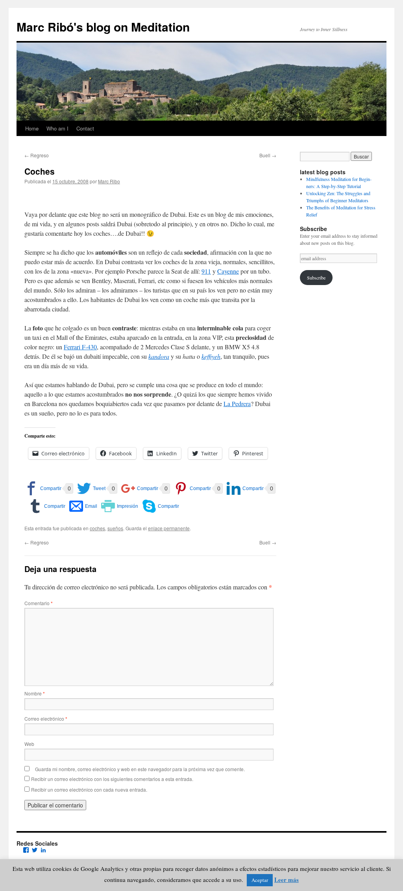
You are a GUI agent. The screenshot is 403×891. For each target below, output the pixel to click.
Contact (85, 128)
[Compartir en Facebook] (42, 488)
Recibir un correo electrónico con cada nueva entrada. (89, 789)
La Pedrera (237, 403)
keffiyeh (211, 356)
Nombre (34, 693)
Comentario (38, 603)
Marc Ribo (109, 181)
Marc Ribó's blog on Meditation (103, 26)
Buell (267, 155)
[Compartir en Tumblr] (46, 506)
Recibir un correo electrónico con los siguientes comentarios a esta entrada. (112, 778)
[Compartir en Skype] (160, 506)
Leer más (286, 879)
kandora (158, 356)
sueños (115, 528)
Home (32, 128)
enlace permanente (169, 528)
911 (206, 271)
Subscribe (316, 277)
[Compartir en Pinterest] (192, 488)
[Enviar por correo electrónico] (83, 506)
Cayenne (228, 271)
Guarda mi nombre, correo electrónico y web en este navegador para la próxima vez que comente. (140, 769)
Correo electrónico (45, 718)
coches (97, 528)
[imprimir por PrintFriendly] (119, 506)
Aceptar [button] (259, 880)
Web (29, 743)
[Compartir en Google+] (139, 488)
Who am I (57, 128)
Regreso (36, 155)
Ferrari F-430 (80, 347)
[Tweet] (91, 488)
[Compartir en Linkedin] (245, 488)
